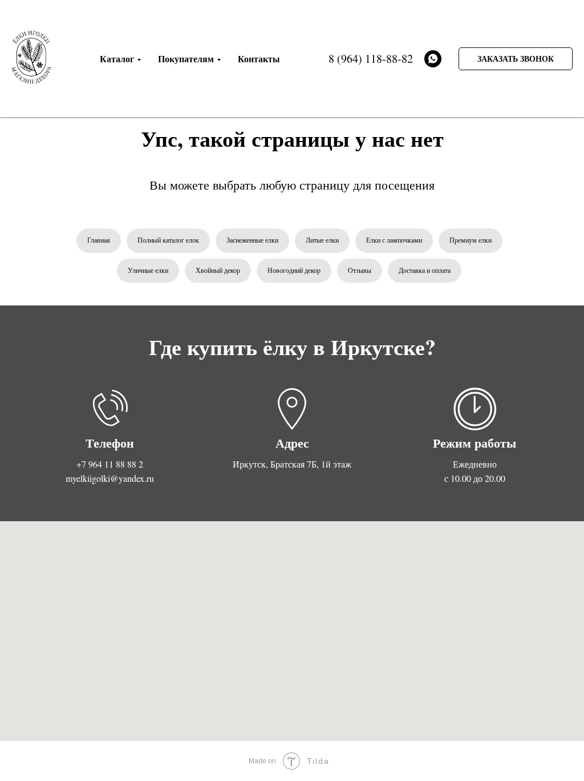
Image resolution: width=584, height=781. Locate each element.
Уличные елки (148, 270)
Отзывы (359, 270)
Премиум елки (470, 239)
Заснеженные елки (252, 239)
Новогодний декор (294, 270)
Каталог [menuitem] (117, 58)
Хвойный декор (218, 270)
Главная (98, 239)
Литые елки (322, 239)
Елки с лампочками (394, 239)
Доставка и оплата (425, 270)
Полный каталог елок (168, 239)
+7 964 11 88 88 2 (109, 464)
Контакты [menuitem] (259, 58)
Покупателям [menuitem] (186, 58)
